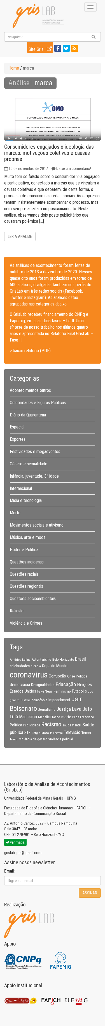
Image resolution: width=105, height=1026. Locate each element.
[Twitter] (65, 48)
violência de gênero (33, 739)
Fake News (45, 691)
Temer (86, 732)
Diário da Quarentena (28, 415)
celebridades (20, 666)
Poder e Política (24, 549)
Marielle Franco (49, 717)
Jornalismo (46, 709)
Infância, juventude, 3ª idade (34, 476)
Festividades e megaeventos (35, 451)
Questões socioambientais (33, 598)
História (26, 700)
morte (66, 716)
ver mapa (17, 842)
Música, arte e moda (27, 537)
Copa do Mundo (54, 665)
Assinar (89, 893)
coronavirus (29, 674)
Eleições (84, 684)
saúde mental (71, 725)
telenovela (56, 733)
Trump (14, 739)
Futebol (78, 691)
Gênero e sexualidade (28, 463)
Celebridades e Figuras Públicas (38, 402)
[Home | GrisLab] (38, 16)
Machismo (28, 716)
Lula (14, 716)
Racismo (51, 724)
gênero (15, 700)
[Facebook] (57, 48)
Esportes (17, 439)
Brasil (80, 659)
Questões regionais (26, 586)
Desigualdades (43, 685)
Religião (17, 610)
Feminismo (62, 691)
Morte (15, 512)
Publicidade (31, 725)
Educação (66, 684)
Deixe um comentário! (73, 168)
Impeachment (59, 700)
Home (13, 68)
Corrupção (57, 676)
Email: (9, 871)
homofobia (39, 700)
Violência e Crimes (26, 623)
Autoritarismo (41, 659)
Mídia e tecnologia (26, 500)
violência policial (60, 739)
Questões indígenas (27, 562)
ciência (36, 666)
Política (16, 725)
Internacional (21, 488)
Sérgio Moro (40, 733)
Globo (89, 691)
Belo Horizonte (63, 659)
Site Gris (37, 49)
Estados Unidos (23, 691)
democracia (20, 684)
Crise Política (77, 676)
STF (27, 732)
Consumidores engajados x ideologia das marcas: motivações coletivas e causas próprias (49, 152)
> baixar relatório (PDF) (30, 350)
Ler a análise (20, 236)
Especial (17, 427)
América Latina (20, 660)
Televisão (72, 732)
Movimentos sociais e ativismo (37, 525)
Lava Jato (82, 709)
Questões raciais (24, 574)
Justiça (64, 709)
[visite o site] (23, 960)
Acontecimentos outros (30, 390)
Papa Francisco (83, 717)
